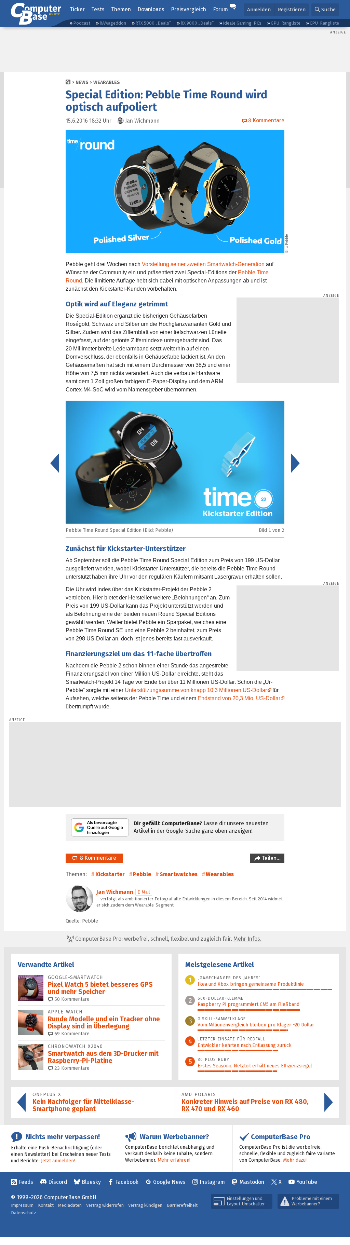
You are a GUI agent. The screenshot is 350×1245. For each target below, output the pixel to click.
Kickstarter (110, 874)
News (82, 82)
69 (71, 1034)
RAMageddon (112, 23)
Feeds (26, 1182)
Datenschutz (23, 1212)
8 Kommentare (96, 858)
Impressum (22, 1205)
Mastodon (252, 1182)
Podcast (81, 23)
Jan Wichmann (114, 892)
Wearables (106, 82)
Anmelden (259, 9)
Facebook (126, 1182)
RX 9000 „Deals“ (197, 23)
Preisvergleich (188, 9)
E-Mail (143, 892)
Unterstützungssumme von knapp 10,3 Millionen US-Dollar (196, 690)
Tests (98, 9)
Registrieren (292, 9)
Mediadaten (70, 1205)
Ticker (77, 9)
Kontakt (46, 1205)
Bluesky (91, 1182)
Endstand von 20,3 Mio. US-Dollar (239, 698)
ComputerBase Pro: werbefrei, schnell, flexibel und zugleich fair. (167, 939)
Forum (220, 9)
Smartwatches (179, 874)
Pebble (142, 874)
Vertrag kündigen (145, 1205)
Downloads (150, 9)
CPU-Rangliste (324, 23)
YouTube (306, 1182)
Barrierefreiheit (182, 1205)
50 (71, 999)
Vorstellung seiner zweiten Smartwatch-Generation (203, 264)
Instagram (212, 1182)
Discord (57, 1182)
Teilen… (270, 858)
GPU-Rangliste (285, 23)
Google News (169, 1182)
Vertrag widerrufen (105, 1205)
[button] (325, 9)
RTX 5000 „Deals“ (153, 23)
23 (71, 1068)
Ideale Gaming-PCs (242, 23)
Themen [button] (121, 9)
